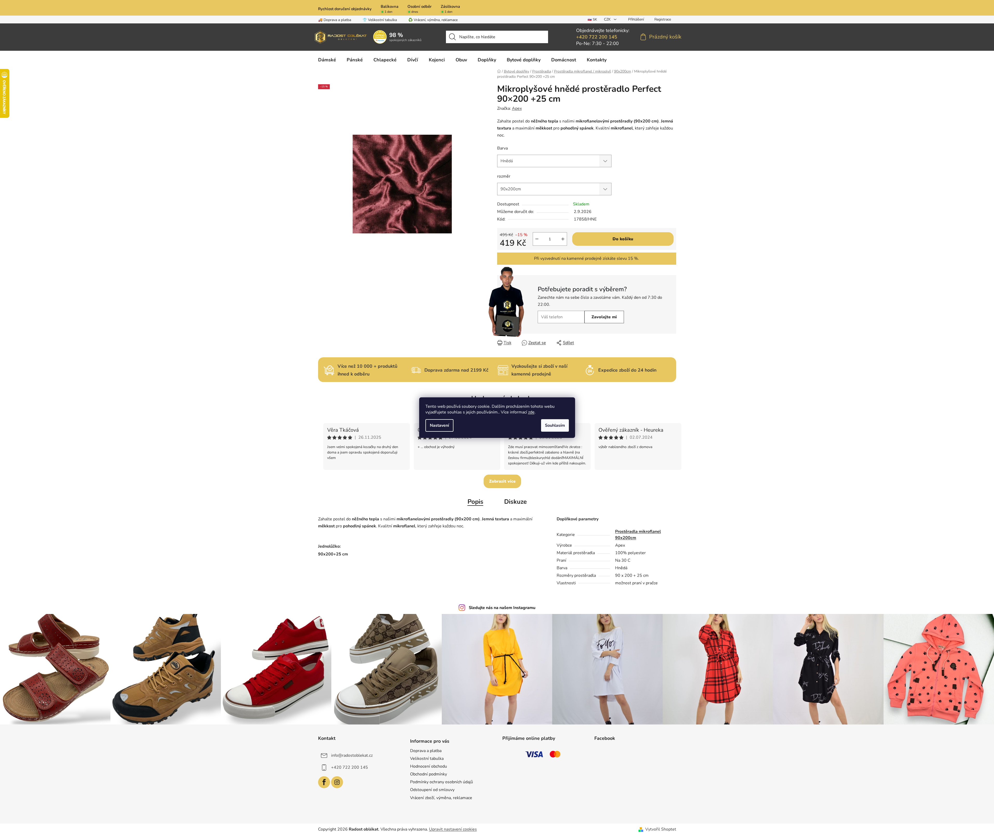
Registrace (662, 19)
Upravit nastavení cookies (453, 829)
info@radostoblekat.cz (352, 755)
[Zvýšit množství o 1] (563, 238)
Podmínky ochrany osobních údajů (441, 782)
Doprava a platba (426, 751)
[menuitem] (327, 60)
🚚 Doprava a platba (334, 19)
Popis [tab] (475, 501)
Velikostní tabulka (427, 758)
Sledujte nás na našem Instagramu (502, 608)
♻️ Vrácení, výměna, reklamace (433, 19)
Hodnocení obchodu (428, 766)
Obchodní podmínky (428, 774)
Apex (517, 108)
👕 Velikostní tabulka (380, 19)
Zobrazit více (502, 481)
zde (531, 412)
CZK (608, 19)
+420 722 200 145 (596, 37)
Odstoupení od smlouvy (432, 790)
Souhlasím (555, 425)
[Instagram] (337, 782)
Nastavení (439, 425)
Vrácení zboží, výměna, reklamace (441, 798)
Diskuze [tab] (515, 501)
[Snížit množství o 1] (537, 238)
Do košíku (623, 239)
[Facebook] (324, 782)
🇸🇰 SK (592, 19)
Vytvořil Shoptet (660, 829)
